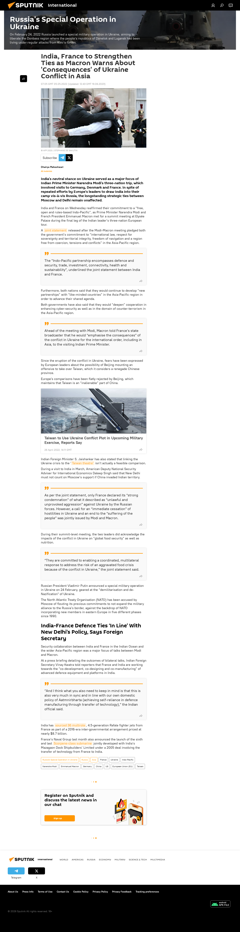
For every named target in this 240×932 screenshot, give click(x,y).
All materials (46, 171)
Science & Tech (138, 859)
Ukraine (114, 759)
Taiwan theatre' (82, 463)
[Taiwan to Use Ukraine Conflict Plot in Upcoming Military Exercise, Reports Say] (93, 411)
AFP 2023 (47, 150)
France (103, 759)
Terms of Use (45, 891)
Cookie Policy (80, 891)
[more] (140, 280)
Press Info (28, 891)
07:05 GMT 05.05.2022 (54, 84)
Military (120, 859)
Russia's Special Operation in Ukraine (60, 759)
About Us (13, 891)
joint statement (55, 230)
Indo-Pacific (127, 759)
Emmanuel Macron (70, 766)
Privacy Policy (100, 891)
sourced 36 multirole (70, 725)
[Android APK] (220, 904)
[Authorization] (213, 5)
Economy (105, 859)
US (107, 766)
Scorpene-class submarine (73, 743)
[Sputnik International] (27, 9)
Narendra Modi (50, 766)
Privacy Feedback (121, 891)
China (98, 766)
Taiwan (140, 766)
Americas (77, 859)
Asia (94, 759)
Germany (87, 766)
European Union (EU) (122, 766)
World (64, 859)
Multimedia (157, 859)
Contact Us (63, 891)
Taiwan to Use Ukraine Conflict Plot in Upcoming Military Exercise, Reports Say (93, 440)
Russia (85, 759)
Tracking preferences (147, 891)
